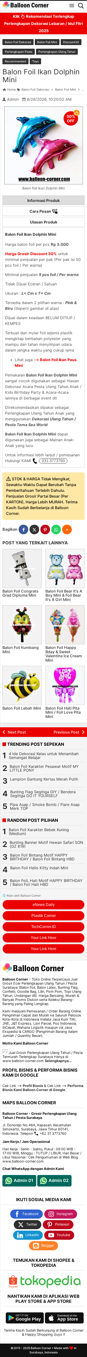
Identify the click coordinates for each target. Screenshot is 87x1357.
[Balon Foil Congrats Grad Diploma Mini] (22, 568)
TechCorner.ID (43, 927)
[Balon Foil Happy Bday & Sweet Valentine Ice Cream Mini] (65, 624)
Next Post (17, 732)
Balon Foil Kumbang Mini (20, 649)
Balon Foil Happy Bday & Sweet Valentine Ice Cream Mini (63, 654)
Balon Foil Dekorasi (18, 42)
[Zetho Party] (13, 1287)
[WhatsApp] (56, 529)
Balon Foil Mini (47, 42)
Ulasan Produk (43, 222)
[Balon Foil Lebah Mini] (22, 685)
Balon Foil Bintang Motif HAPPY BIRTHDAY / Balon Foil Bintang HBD (42, 857)
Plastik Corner (43, 916)
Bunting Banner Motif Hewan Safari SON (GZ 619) (46, 844)
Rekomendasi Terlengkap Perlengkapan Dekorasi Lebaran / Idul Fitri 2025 (43, 23)
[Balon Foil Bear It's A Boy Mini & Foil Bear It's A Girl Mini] (65, 568)
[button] (67, 529)
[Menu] (72, 5)
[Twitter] (34, 529)
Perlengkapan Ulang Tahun (56, 51)
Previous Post (66, 732)
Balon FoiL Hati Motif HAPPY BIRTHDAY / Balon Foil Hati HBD (46, 882)
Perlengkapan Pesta (18, 51)
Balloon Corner (41, 1348)
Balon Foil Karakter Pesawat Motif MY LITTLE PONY (44, 768)
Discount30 (71, 42)
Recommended (15, 61)
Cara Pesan (40, 211)
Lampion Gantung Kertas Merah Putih (44, 779)
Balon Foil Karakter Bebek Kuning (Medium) (39, 831)
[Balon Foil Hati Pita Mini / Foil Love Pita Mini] (65, 685)
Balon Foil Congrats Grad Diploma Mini (20, 593)
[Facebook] (23, 529)
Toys (35, 61)
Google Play (28, 1319)
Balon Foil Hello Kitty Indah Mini (39, 867)
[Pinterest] (45, 529)
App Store (67, 1319)
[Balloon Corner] (25, 5)
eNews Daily (44, 905)
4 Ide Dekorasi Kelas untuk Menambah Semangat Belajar (44, 755)
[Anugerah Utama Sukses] (50, 1287)
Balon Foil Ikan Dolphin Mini (41, 75)
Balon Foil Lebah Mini (21, 708)
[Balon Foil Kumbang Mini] (22, 624)
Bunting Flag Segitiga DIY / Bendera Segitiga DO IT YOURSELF (43, 793)
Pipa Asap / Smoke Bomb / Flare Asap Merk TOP (45, 806)
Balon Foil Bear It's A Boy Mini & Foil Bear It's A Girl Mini (63, 595)
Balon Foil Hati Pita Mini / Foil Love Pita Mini (63, 712)
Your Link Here (43, 938)
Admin (13, 99)
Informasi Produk (43, 200)
